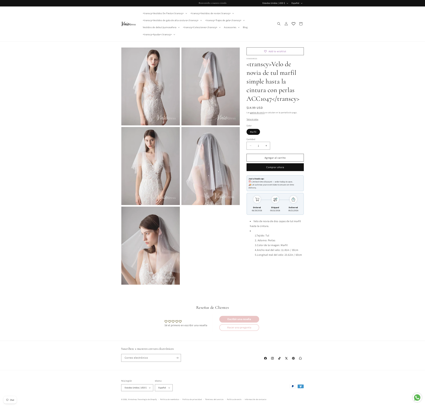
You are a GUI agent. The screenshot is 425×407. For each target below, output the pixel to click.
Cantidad (251, 139)
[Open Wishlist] (293, 23)
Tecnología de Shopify (147, 399)
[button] (164, 13)
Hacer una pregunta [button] (239, 327)
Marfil (253, 131)
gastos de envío (257, 112)
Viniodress (132, 399)
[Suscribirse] (177, 358)
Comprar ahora (275, 167)
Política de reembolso (169, 399)
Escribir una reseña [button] (239, 319)
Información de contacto (255, 399)
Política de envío (234, 399)
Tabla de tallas (252, 119)
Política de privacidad (192, 399)
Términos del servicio (214, 399)
